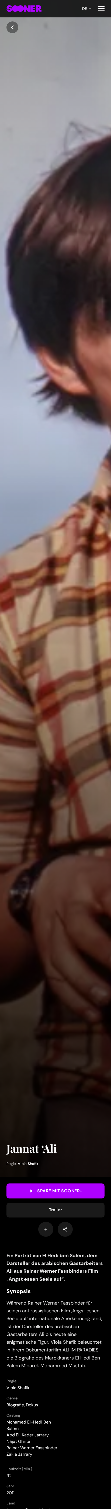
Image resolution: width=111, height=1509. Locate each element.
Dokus (32, 1405)
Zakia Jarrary (19, 1454)
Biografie (15, 1405)
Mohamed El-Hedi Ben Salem (28, 1425)
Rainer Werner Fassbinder (31, 1448)
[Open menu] (101, 8)
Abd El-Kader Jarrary (27, 1435)
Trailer (55, 1210)
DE (84, 8)
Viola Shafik (28, 1163)
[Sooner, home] (23, 8)
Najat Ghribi (18, 1441)
